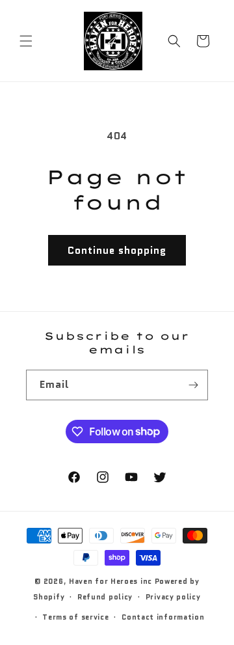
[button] (26, 41)
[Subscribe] (193, 385)
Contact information (163, 617)
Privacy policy (173, 597)
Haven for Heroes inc (110, 581)
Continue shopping (117, 250)
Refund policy (105, 597)
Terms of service (75, 617)
